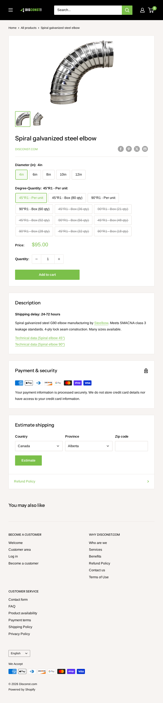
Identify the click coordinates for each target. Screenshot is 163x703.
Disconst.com (26, 149)
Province (72, 436)
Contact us (97, 570)
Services (95, 549)
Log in (13, 556)
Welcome (15, 543)
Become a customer (23, 563)
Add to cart (47, 274)
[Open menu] (10, 10)
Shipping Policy (20, 627)
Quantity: (22, 259)
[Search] (127, 10)
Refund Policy (24, 481)
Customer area (19, 549)
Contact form (18, 599)
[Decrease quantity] (36, 259)
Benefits (95, 556)
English (16, 653)
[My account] (142, 10)
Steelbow (101, 323)
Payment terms (19, 620)
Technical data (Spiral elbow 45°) (40, 338)
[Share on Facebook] (121, 149)
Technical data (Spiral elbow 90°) (40, 344)
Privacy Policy (19, 634)
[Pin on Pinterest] (129, 149)
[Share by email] (145, 149)
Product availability (22, 613)
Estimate (28, 460)
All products (29, 27)
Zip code (121, 436)
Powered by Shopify (21, 689)
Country (21, 436)
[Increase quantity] (59, 259)
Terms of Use (99, 577)
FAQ (11, 606)
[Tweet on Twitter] (137, 149)
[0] (151, 10)
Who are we (98, 543)
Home (12, 27)
